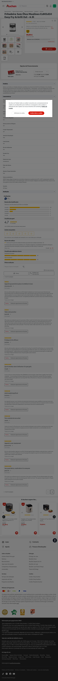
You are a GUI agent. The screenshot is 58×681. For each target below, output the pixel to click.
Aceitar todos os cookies (36, 113)
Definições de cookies (19, 113)
